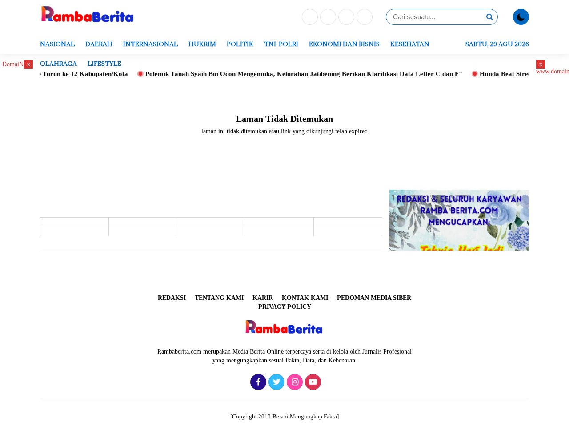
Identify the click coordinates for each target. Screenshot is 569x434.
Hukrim (202, 44)
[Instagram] (345, 17)
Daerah (98, 44)
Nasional (57, 44)
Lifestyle (104, 64)
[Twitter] (327, 17)
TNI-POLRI (281, 44)
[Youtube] (363, 17)
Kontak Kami (305, 298)
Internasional (150, 44)
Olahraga (58, 64)
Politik (240, 44)
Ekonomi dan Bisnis (344, 44)
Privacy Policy (284, 306)
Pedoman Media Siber (374, 298)
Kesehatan (409, 44)
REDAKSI (172, 298)
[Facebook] (309, 17)
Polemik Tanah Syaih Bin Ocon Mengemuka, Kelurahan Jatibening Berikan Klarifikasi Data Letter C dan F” (294, 73)
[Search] (489, 17)
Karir (262, 298)
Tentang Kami (219, 298)
